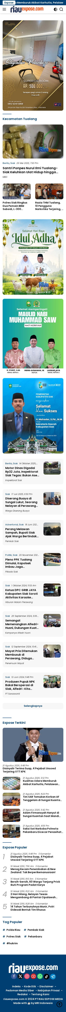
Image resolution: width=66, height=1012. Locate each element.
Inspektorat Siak (13, 480)
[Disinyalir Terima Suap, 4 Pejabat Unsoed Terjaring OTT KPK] (33, 745)
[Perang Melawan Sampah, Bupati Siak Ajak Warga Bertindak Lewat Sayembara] (52, 533)
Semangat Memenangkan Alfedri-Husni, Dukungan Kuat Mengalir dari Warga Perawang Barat (22, 628)
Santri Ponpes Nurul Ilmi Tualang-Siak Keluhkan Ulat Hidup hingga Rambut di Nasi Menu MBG (30, 172)
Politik (8, 555)
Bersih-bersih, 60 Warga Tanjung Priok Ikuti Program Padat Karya (35, 883)
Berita (6, 163)
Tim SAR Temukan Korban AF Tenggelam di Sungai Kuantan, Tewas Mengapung (42, 798)
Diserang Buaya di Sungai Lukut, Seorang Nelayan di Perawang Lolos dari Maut (21, 503)
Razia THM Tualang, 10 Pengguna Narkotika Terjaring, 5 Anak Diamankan (49, 206)
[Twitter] (20, 976)
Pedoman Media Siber (20, 990)
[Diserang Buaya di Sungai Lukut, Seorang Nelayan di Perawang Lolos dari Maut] (52, 502)
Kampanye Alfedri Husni (17, 632)
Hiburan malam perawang (19, 602)
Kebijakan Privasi (49, 990)
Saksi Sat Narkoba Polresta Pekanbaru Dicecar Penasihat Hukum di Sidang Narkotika (42, 830)
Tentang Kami (40, 994)
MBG (5, 176)
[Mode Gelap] (56, 9)
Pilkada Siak (11, 571)
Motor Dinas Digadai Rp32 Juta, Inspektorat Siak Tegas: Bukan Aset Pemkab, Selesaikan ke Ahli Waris (21, 475)
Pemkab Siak (12, 541)
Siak (12, 163)
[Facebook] (14, 976)
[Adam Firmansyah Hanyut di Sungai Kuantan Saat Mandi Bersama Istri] (11, 815)
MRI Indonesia (44, 1003)
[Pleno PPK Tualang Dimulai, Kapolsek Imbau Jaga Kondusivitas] (52, 563)
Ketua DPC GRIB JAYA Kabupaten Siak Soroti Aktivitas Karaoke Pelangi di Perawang (21, 595)
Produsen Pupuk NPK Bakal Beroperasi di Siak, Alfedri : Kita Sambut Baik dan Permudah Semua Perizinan (20, 691)
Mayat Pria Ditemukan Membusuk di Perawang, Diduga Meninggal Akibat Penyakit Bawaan (21, 658)
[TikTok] (46, 976)
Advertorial (11, 524)
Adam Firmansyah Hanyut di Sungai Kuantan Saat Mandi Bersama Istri (41, 814)
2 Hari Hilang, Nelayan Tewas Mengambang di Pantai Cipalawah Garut (33, 896)
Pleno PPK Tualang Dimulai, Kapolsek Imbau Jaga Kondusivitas (18, 565)
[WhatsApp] (40, 976)
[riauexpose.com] (26, 9)
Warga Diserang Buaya (17, 510)
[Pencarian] (61, 9)
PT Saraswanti (12, 693)
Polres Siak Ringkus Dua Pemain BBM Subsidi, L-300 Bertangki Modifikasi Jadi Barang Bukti (16, 206)
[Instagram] (27, 976)
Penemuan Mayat (14, 663)
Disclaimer (46, 986)
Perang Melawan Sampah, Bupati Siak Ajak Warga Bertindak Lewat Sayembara (21, 534)
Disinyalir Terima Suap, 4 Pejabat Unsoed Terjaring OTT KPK (29, 770)
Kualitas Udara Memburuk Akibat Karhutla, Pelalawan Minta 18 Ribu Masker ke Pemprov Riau (40, 782)
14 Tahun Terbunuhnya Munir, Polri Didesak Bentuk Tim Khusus (32, 908)
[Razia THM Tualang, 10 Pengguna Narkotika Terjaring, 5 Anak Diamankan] (49, 191)
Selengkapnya (33, 706)
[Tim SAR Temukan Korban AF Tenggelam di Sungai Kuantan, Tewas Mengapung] (11, 799)
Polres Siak (14, 936)
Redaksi (22, 994)
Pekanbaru (35, 936)
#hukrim (12, 943)
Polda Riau (13, 930)
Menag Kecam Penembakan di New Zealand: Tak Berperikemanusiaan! (33, 871)
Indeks (16, 986)
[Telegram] (53, 976)
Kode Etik (30, 986)
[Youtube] (33, 976)
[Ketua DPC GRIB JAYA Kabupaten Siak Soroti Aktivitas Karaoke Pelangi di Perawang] (52, 593)
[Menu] (5, 9)
